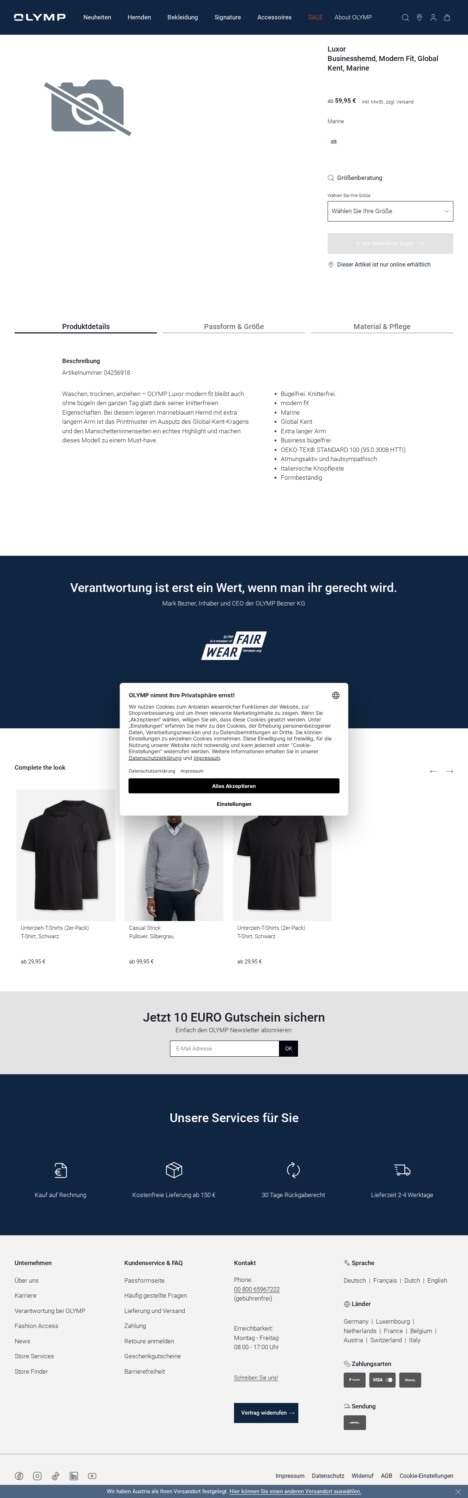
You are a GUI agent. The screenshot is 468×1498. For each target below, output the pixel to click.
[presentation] (234, 436)
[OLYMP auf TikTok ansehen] (55, 1476)
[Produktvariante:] (334, 142)
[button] (355, 1281)
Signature (228, 17)
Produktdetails (86, 326)
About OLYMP (353, 17)
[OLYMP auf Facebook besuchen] (19, 1476)
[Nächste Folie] (450, 771)
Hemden (139, 17)
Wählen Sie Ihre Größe (349, 195)
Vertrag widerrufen (264, 1413)
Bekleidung (182, 17)
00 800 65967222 (257, 1289)
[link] (355, 177)
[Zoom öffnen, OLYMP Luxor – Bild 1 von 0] (88, 126)
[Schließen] (458, 1492)
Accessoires (274, 17)
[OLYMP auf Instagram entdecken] (37, 1476)
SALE (315, 17)
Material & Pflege (382, 326)
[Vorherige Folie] (434, 771)
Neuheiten (97, 17)
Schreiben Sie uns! (256, 1377)
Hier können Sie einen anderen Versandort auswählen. (295, 1491)
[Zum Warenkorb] (447, 17)
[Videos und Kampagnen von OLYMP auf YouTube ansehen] (92, 1476)
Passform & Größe (234, 326)
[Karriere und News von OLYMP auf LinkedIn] (73, 1476)
